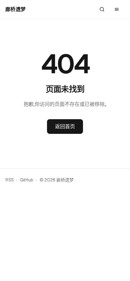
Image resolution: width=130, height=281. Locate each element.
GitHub (26, 179)
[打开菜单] (116, 9)
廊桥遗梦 (15, 9)
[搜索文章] (102, 9)
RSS (9, 179)
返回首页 (65, 126)
